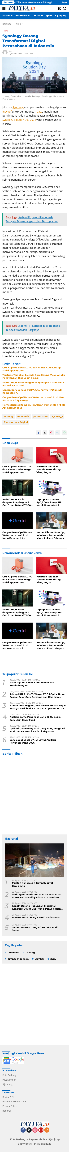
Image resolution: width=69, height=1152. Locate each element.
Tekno (5, 30)
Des (10, 51)
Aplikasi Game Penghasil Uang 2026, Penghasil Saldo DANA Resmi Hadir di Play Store (37, 730)
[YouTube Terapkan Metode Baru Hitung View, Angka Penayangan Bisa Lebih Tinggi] (51, 455)
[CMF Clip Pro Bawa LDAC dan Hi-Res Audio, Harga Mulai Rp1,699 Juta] (17, 455)
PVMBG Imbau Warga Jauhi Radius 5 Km (36, 917)
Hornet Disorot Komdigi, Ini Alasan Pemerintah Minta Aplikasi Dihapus (33, 406)
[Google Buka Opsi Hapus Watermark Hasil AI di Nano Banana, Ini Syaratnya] (17, 520)
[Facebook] (23, 1130)
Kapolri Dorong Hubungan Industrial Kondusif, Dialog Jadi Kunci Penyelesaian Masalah (36, 907)
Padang (30, 952)
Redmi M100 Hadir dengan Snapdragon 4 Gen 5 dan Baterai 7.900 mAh (33, 384)
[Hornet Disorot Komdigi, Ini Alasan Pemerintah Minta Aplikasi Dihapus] (51, 520)
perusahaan (40, 416)
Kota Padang (9, 1075)
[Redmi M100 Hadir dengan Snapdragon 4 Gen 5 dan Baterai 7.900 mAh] (17, 488)
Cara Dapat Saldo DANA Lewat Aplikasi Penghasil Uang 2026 (33, 741)
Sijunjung (7, 1084)
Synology (18, 107)
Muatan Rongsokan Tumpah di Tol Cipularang (32, 884)
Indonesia (23, 416)
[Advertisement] (34, 795)
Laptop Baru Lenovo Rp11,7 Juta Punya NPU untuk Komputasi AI (32, 391)
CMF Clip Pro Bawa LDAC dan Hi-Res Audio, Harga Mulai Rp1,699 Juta (31, 369)
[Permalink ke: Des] (5, 52)
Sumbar (39, 958)
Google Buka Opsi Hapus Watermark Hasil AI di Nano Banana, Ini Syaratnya (33, 399)
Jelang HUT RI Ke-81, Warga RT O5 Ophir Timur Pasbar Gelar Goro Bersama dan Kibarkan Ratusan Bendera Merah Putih (37, 695)
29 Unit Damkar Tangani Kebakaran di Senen (34, 929)
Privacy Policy (9, 1106)
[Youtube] (40, 1130)
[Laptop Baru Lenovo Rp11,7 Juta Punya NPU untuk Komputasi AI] (51, 488)
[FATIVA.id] (21, 8)
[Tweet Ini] (45, 432)
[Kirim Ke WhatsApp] (64, 432)
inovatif (7, 111)
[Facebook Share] (38, 432)
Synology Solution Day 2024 (19, 120)
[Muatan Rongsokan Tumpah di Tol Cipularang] (34, 860)
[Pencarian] (65, 8)
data (39, 111)
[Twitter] (29, 1130)
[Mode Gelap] (59, 8)
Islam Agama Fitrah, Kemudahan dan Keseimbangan (32, 684)
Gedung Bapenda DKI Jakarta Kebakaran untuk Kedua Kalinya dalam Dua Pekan (36, 896)
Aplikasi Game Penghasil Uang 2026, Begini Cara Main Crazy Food (35, 718)
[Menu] (4, 8)
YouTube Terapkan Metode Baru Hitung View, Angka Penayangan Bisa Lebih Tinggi (33, 376)
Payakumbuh (9, 1079)
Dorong (8, 416)
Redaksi (6, 1110)
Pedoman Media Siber (14, 1101)
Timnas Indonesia (18, 958)
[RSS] (46, 1130)
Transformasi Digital (16, 422)
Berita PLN (8, 1097)
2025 (53, 958)
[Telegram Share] (57, 432)
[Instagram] (35, 1130)
